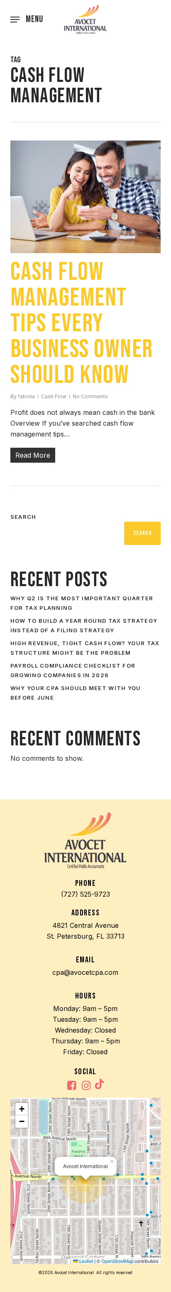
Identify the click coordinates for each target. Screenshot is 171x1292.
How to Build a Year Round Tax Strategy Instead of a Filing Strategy (83, 625)
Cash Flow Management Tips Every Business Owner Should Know (81, 323)
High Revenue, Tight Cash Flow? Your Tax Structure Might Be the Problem (85, 648)
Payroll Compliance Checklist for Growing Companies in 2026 (73, 670)
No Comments (90, 396)
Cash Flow (53, 396)
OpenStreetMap (117, 1260)
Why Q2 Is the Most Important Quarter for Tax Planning (82, 603)
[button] (26, 19)
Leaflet (85, 1260)
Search (23, 516)
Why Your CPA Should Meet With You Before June (75, 693)
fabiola (26, 396)
